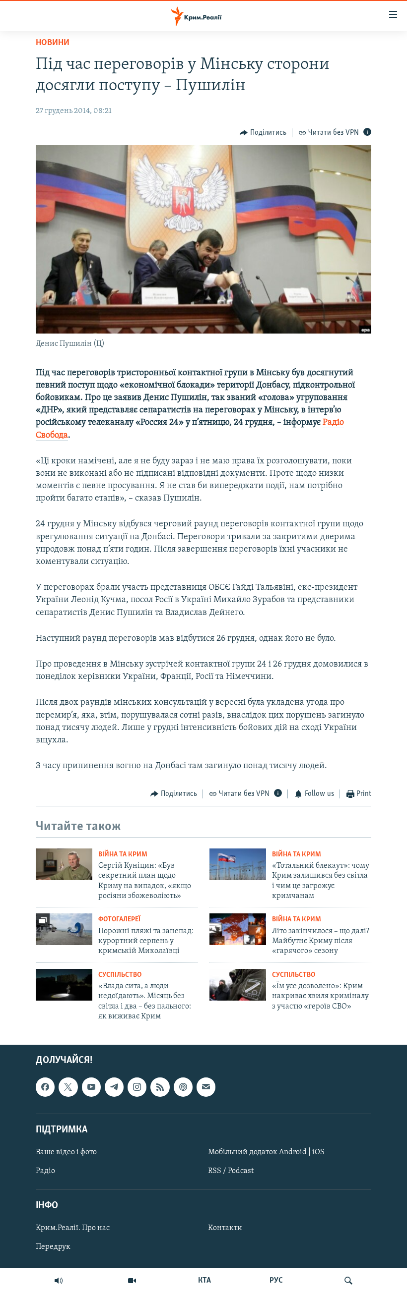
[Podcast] (183, 1086)
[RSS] (159, 1086)
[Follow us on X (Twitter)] (68, 1086)
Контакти (225, 1228)
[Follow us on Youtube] (91, 1086)
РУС (276, 1281)
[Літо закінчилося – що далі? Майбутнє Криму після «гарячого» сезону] (237, 929)
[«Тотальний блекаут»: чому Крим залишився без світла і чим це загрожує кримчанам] (237, 864)
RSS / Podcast (231, 1171)
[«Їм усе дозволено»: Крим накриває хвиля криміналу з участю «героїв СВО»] (237, 985)
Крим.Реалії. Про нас (73, 1228)
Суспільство (119, 975)
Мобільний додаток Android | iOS (266, 1152)
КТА (204, 1281)
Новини (52, 43)
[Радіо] (58, 1280)
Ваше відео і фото (66, 1152)
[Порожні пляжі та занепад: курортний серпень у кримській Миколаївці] (64, 929)
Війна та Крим (122, 854)
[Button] (263, 132)
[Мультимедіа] (132, 1280)
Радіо (45, 1171)
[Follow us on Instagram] (137, 1086)
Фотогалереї (119, 919)
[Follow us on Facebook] (45, 1086)
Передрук (53, 1247)
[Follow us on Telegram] (114, 1086)
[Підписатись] (206, 1086)
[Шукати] (348, 1280)
